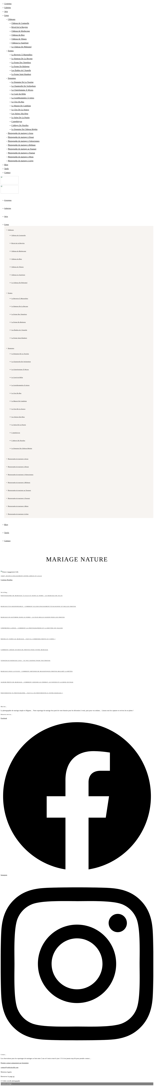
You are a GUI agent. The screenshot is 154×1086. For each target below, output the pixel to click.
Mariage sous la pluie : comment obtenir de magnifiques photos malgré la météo (37, 671)
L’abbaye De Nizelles (20, 125)
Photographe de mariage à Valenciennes (23, 141)
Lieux (6, 15)
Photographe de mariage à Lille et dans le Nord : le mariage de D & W (32, 595)
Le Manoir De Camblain (21, 106)
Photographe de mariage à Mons (21, 157)
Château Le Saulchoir (20, 43)
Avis (6, 11)
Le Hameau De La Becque (22, 58)
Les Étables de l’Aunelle (21, 70)
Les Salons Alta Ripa (19, 113)
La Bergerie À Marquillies (21, 54)
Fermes (11, 51)
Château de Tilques (19, 39)
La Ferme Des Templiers (21, 62)
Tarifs (6, 168)
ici (13, 1076)
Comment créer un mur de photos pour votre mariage (24, 649)
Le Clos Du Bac (17, 102)
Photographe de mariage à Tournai (21, 153)
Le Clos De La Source (20, 109)
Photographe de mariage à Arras (20, 133)
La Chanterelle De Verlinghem (23, 86)
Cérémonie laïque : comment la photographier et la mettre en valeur (32, 628)
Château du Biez (18, 35)
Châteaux (11, 19)
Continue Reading (6, 580)
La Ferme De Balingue (20, 66)
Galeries (7, 7)
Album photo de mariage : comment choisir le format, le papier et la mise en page (37, 682)
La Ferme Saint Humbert (21, 74)
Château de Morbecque (20, 31)
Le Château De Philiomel (21, 47)
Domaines (12, 78)
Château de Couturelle (20, 23)
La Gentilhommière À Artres (22, 98)
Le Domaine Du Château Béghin (24, 129)
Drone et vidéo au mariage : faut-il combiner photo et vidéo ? (28, 639)
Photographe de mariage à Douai (21, 137)
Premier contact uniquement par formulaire (15, 1063)
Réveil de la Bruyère (19, 27)
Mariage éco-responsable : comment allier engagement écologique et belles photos (38, 606)
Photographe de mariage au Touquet (22, 149)
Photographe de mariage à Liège (20, 161)
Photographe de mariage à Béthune (22, 145)
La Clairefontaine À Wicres (22, 90)
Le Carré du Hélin (18, 94)
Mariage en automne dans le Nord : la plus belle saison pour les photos (33, 617)
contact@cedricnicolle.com (9, 1067)
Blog (6, 164)
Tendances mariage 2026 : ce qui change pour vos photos (25, 660)
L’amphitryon (16, 121)
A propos (7, 3)
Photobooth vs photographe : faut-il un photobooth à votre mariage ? (32, 693)
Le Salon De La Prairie (20, 117)
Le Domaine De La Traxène (22, 82)
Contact (7, 172)
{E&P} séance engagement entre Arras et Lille (21, 576)
